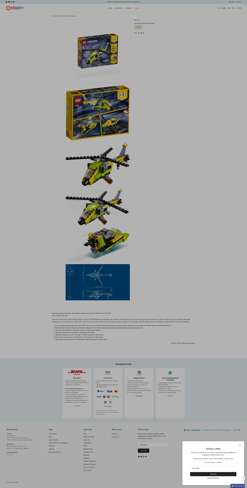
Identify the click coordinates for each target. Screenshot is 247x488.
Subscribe (213, 474)
